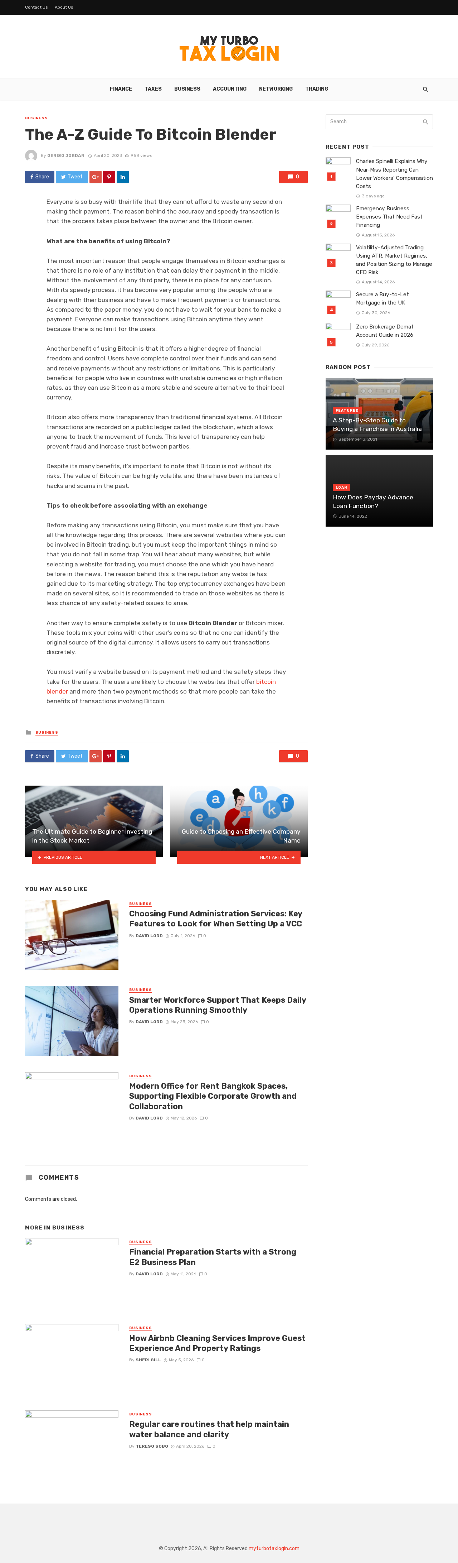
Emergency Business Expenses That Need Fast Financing (389, 216)
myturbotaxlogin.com (274, 1548)
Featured (347, 410)
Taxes (153, 89)
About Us (64, 7)
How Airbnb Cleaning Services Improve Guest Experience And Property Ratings (217, 1343)
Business (187, 89)
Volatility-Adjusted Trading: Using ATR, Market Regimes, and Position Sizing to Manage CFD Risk (394, 259)
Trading (316, 89)
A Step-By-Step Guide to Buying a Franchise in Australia (378, 425)
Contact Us (36, 7)
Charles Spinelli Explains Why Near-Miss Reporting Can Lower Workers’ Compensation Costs (394, 173)
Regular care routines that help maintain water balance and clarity (209, 1429)
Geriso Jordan (65, 155)
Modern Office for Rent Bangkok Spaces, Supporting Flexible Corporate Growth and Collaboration (213, 1096)
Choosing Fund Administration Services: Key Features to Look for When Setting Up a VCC (215, 918)
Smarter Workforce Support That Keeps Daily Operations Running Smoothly (217, 1005)
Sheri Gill (148, 1359)
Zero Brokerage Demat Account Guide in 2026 (385, 330)
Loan (341, 487)
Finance (121, 89)
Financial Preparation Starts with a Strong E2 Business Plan (212, 1256)
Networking (276, 89)
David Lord (149, 935)
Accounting (230, 89)
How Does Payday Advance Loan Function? (373, 502)
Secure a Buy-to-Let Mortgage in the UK (382, 298)
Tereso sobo (152, 1446)
